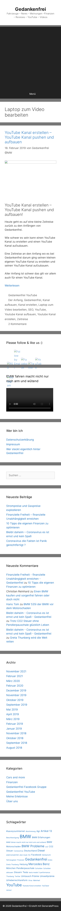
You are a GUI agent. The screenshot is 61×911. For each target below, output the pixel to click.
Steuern (18, 872)
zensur (9, 890)
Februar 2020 (14, 685)
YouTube (40, 309)
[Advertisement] (30, 57)
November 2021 (16, 671)
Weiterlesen (12, 285)
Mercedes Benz (39, 864)
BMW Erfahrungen (41, 837)
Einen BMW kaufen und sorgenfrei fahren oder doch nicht (27, 595)
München (11, 868)
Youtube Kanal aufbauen (20, 314)
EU (29, 855)
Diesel (41, 850)
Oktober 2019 (14, 700)
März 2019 (13, 719)
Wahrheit (36, 880)
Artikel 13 (46, 831)
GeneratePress (50, 905)
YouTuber (45, 886)
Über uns (12, 801)
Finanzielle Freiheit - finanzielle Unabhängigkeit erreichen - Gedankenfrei (25, 578)
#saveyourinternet (15, 831)
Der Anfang (15, 300)
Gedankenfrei (30, 9)
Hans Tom (12, 604)
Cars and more (15, 777)
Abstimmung (31, 831)
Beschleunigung (12, 838)
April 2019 (12, 714)
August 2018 (14, 747)
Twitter (17, 876)
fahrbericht (46, 855)
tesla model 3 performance (39, 872)
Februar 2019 (14, 723)
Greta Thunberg (12, 864)
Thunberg (10, 876)
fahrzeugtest (11, 860)
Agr (38, 831)
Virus (30, 880)
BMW (25, 836)
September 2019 (16, 704)
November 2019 (16, 695)
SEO (30, 309)
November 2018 (16, 733)
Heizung (24, 864)
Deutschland (30, 850)
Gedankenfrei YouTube (22, 295)
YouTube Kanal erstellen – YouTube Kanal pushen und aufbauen (29, 137)
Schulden (39, 868)
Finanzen (12, 782)
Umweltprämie (47, 876)
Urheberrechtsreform (17, 880)
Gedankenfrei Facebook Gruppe (26, 786)
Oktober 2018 (14, 738)
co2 (46, 847)
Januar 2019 (14, 728)
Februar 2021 (14, 676)
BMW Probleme (33, 846)
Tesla (25, 872)
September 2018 (16, 742)
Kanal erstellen (27, 304)
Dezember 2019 (16, 690)
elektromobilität (12, 855)
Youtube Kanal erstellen (32, 886)
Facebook (36, 854)
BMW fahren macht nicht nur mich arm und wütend (26, 842)
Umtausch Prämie (30, 876)
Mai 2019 (12, 709)
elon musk (24, 855)
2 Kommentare (17, 324)
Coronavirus (18, 851)
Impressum (13, 444)
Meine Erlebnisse (17, 796)
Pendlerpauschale (25, 868)
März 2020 (13, 681)
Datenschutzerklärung (20, 439)
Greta (50, 860)
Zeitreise (22, 319)
